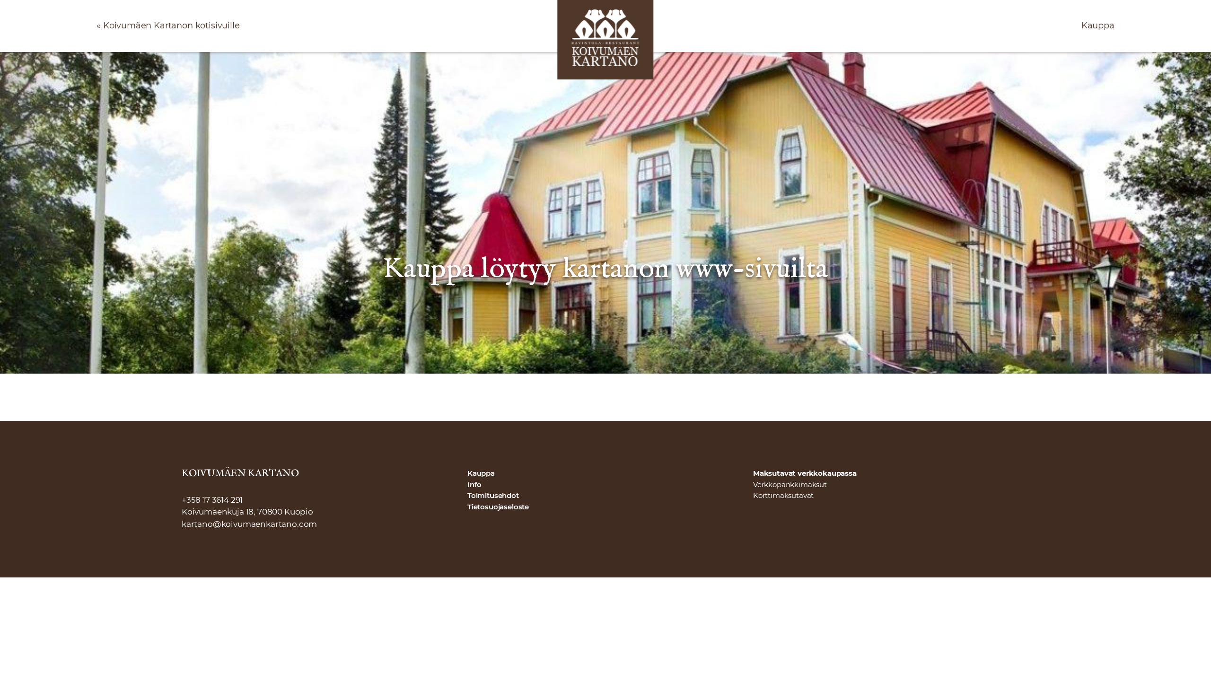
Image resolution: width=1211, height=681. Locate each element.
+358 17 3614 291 (212, 500)
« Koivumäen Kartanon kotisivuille (168, 25)
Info (474, 484)
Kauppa (1097, 25)
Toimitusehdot (493, 495)
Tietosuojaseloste (498, 507)
